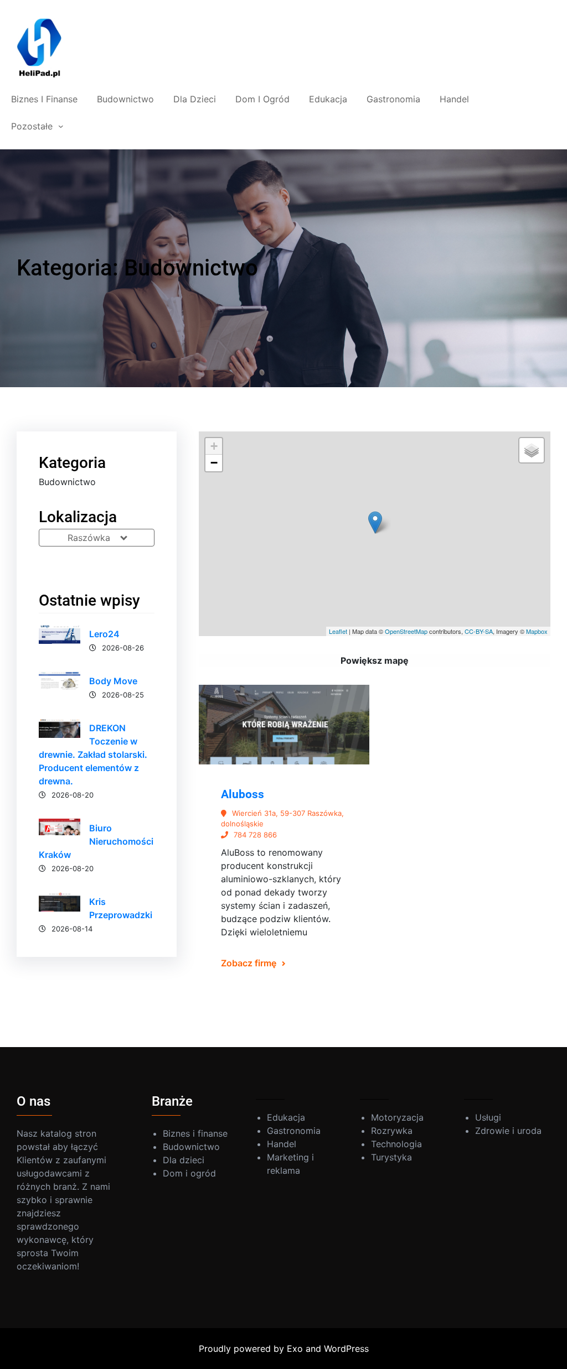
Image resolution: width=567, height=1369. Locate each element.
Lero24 (104, 633)
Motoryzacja (397, 1117)
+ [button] (214, 446)
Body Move (113, 680)
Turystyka (391, 1157)
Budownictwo (191, 1146)
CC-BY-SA (479, 631)
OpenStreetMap (406, 631)
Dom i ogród (189, 1173)
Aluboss (242, 794)
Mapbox (537, 631)
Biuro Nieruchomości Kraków (96, 841)
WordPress (346, 1348)
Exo (295, 1348)
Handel (281, 1143)
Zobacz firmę (248, 963)
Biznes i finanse (195, 1133)
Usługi (488, 1117)
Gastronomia (294, 1130)
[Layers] (531, 450)
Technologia (396, 1143)
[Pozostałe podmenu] (61, 126)
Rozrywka (392, 1130)
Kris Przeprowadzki (120, 908)
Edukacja (286, 1117)
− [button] (214, 463)
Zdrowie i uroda (508, 1130)
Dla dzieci (183, 1159)
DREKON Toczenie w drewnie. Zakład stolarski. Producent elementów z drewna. (93, 754)
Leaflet (338, 631)
